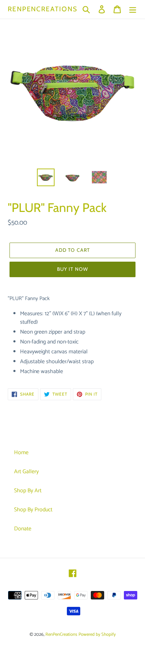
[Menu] (132, 9)
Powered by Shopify (97, 634)
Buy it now (72, 269)
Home (21, 452)
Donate (22, 529)
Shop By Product (33, 509)
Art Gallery (26, 471)
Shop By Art (28, 490)
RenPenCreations (42, 9)
